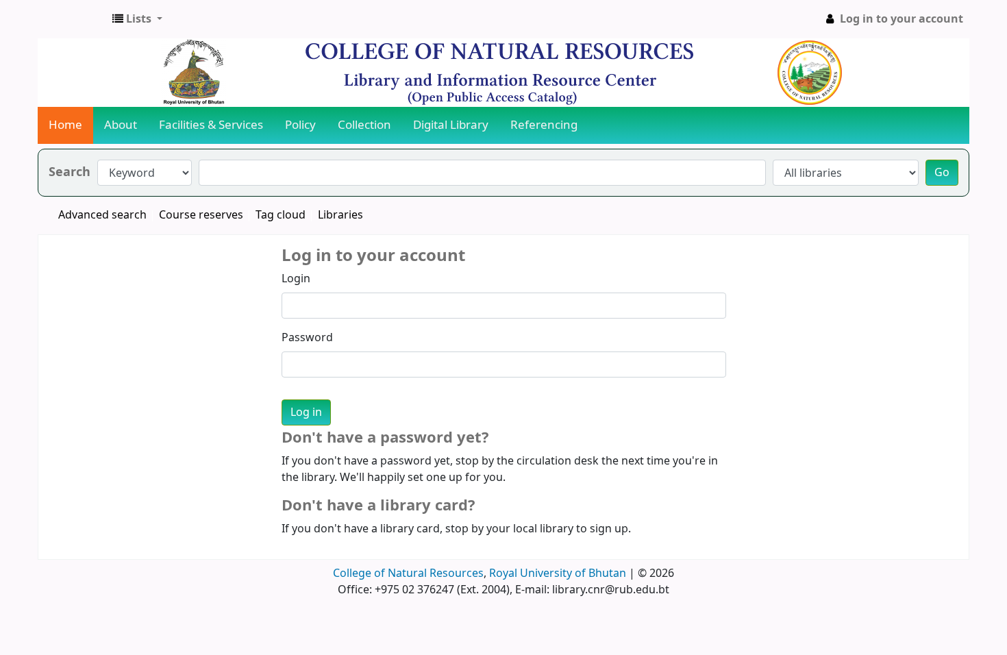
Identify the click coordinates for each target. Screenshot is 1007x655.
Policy (300, 125)
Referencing (543, 125)
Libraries (340, 215)
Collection (364, 125)
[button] (137, 19)
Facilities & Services (211, 125)
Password (307, 338)
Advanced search (102, 215)
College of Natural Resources (408, 573)
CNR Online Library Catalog (72, 19)
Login (296, 279)
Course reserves (201, 215)
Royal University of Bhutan (557, 573)
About (120, 125)
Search (69, 172)
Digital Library (450, 125)
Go (941, 172)
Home (65, 125)
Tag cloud (281, 215)
